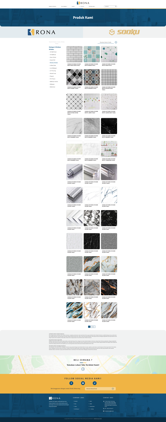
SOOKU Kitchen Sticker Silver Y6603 (74, 297)
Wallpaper (52, 84)
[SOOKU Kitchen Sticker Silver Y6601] (92, 264)
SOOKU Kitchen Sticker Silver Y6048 (108, 251)
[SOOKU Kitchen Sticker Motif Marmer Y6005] (109, 126)
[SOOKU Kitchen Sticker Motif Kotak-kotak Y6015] (74, 102)
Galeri (73, 6)
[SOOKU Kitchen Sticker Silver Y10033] (109, 172)
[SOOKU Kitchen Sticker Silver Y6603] (74, 287)
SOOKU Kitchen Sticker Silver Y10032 (91, 182)
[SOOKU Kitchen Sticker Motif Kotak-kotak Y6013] (109, 77)
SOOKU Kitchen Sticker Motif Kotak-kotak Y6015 (74, 113)
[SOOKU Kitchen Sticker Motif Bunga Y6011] (92, 54)
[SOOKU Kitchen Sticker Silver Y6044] (92, 218)
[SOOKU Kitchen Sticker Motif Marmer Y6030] (92, 149)
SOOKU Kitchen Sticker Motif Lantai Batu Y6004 (109, 112)
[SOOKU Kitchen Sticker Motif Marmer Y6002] (74, 126)
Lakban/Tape (53, 65)
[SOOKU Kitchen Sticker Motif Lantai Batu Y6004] (109, 102)
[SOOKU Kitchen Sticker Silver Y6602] (109, 264)
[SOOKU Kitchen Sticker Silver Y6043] (74, 218)
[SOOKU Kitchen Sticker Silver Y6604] (92, 287)
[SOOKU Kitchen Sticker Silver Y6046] (74, 241)
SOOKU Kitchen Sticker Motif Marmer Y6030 (91, 159)
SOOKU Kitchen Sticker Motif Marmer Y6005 (108, 136)
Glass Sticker (53, 57)
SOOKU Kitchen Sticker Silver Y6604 (91, 297)
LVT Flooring (53, 70)
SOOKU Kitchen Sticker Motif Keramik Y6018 (91, 88)
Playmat (52, 76)
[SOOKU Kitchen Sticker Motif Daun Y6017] (109, 54)
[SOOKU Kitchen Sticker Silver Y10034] (74, 195)
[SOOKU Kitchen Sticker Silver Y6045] (109, 218)
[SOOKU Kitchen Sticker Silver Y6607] (92, 310)
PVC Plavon (52, 79)
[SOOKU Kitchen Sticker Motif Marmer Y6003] (92, 126)
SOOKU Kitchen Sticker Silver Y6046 (74, 251)
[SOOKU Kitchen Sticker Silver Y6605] (109, 287)
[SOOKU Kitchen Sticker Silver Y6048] (109, 241)
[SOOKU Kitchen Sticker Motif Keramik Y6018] (92, 77)
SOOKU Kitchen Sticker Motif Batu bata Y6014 (74, 64)
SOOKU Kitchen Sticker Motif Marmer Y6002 (74, 136)
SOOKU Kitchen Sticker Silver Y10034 (74, 205)
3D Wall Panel (53, 52)
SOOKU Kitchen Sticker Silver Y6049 (74, 274)
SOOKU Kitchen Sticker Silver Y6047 (91, 251)
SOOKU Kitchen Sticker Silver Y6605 (108, 297)
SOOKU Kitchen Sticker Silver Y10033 (108, 182)
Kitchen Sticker (54, 62)
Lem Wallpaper (53, 68)
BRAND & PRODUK (52, 6)
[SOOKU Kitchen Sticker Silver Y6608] (109, 310)
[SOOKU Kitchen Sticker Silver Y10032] (92, 172)
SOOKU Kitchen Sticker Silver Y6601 (91, 274)
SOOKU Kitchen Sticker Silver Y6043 (74, 228)
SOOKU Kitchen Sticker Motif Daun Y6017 (108, 64)
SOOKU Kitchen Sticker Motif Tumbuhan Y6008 (108, 159)
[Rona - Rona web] (83, 3)
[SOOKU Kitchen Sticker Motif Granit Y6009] (74, 77)
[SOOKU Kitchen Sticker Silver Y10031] (74, 172)
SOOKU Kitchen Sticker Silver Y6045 (108, 228)
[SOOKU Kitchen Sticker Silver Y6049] (74, 264)
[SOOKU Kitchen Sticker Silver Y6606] (74, 310)
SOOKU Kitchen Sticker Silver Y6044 (91, 228)
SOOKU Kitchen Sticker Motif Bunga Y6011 (91, 64)
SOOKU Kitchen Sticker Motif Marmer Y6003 (91, 136)
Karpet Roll (52, 60)
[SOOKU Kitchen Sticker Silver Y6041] (92, 195)
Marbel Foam (53, 73)
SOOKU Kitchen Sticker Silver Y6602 (108, 274)
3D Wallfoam (53, 54)
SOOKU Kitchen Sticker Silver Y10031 (74, 182)
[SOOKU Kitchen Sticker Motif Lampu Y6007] (92, 102)
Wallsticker (52, 87)
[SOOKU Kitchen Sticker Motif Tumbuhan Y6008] (109, 149)
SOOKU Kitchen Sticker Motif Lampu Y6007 (91, 112)
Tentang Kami (92, 6)
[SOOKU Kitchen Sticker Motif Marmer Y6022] (74, 149)
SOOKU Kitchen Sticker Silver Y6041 (91, 205)
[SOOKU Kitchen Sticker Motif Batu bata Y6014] (74, 54)
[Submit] (116, 6)
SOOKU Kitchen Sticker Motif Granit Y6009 (74, 88)
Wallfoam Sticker (54, 81)
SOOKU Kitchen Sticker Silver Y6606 (74, 321)
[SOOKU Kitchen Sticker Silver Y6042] (109, 195)
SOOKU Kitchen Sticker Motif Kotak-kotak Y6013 (108, 89)
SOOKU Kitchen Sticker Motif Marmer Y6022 (74, 159)
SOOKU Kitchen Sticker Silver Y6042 (108, 205)
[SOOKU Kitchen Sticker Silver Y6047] (92, 241)
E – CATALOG (81, 6)
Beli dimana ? (64, 6)
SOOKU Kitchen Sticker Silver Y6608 (108, 321)
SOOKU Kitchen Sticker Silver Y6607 (91, 321)
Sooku (58, 42)
